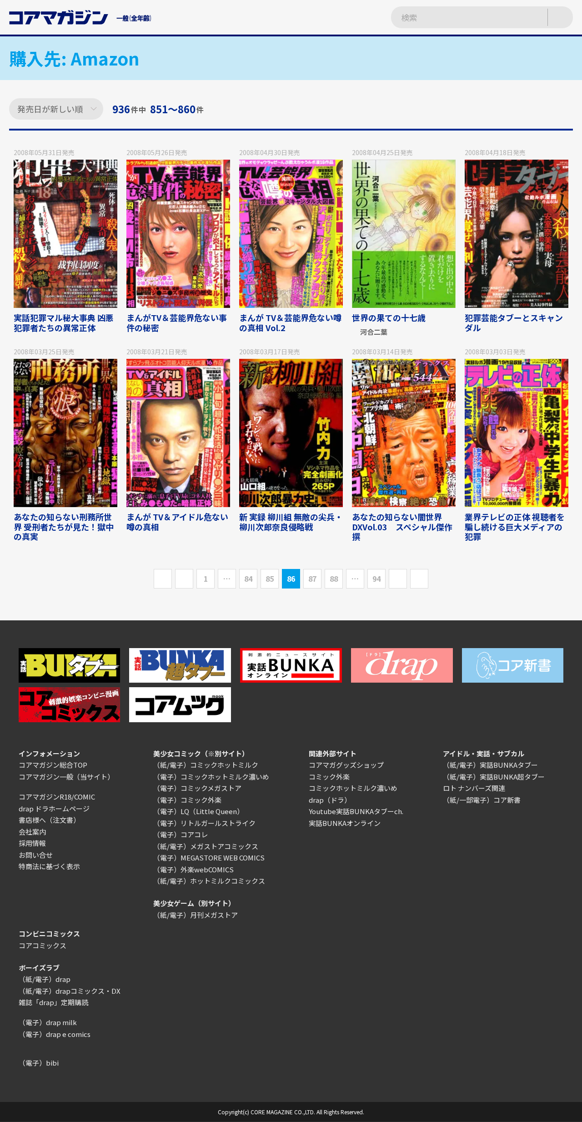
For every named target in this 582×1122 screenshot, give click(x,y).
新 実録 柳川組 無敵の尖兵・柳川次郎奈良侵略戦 (291, 522)
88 (334, 578)
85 (270, 578)
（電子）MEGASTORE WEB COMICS (209, 857)
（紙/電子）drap (44, 979)
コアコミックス (42, 945)
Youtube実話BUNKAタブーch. (356, 811)
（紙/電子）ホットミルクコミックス (209, 881)
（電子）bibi (39, 1062)
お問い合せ (36, 855)
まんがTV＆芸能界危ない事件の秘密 (176, 322)
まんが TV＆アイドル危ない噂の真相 (177, 522)
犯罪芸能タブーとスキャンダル (514, 322)
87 (312, 578)
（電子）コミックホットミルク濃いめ (211, 776)
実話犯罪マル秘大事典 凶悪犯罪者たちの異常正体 (64, 322)
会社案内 (32, 831)
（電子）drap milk (48, 1022)
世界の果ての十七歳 (389, 317)
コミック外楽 (329, 776)
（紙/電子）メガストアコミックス (205, 846)
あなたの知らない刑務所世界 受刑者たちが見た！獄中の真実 (64, 526)
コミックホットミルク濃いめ (353, 788)
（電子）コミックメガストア (197, 788)
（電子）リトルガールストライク (204, 823)
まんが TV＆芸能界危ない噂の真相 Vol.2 (290, 322)
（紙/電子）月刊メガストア (195, 915)
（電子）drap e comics (54, 1034)
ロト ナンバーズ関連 (474, 788)
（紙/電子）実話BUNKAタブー (490, 765)
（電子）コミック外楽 (187, 800)
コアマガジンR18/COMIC (57, 796)
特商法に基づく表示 (49, 866)
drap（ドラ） (330, 800)
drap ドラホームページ (54, 808)
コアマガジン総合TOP (53, 765)
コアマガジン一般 (46, 776)
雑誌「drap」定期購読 (53, 1002)
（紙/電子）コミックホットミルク (205, 765)
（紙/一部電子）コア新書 (482, 800)
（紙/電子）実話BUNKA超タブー (494, 776)
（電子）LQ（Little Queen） (198, 811)
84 (248, 578)
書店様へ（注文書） (49, 820)
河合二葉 (373, 332)
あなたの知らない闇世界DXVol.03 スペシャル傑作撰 (402, 526)
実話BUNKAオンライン (345, 823)
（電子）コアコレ (180, 834)
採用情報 (32, 843)
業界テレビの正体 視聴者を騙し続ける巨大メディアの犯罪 (515, 526)
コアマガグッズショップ (346, 765)
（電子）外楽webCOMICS (193, 869)
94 (376, 578)
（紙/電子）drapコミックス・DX (69, 991)
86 (291, 578)
